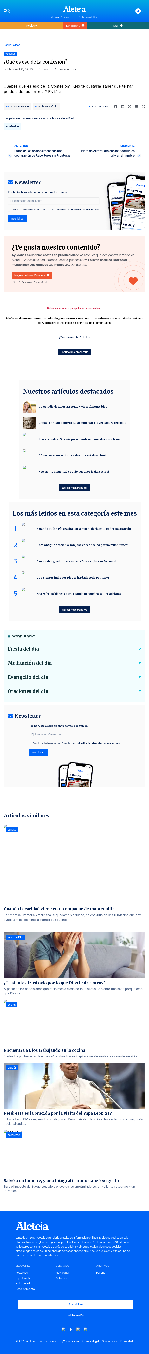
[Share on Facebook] (115, 106)
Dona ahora (73, 25)
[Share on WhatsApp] (143, 106)
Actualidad (22, 1272)
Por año (100, 1272)
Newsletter (62, 1272)
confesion (12, 126)
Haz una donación (48, 1341)
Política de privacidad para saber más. (78, 209)
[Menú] (25, 11)
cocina (12, 1004)
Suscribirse (76, 1304)
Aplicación (62, 1278)
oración (12, 1067)
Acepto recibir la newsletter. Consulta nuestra (55, 209)
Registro (31, 25)
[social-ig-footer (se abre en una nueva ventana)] (85, 1329)
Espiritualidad (12, 45)
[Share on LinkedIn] (122, 106)
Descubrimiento (25, 1289)
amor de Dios (16, 937)
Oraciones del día (28, 691)
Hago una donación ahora (29, 275)
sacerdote (14, 1135)
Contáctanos (109, 1341)
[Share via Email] (136, 106)
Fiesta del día (23, 649)
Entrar (86, 337)
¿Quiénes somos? (72, 1341)
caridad (12, 829)
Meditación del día (30, 663)
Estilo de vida (23, 1283)
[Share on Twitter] (129, 106)
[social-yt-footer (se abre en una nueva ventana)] (63, 1329)
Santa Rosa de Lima (88, 17)
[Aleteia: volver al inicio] (74, 9)
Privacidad (126, 1341)
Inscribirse (17, 218)
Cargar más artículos (74, 487)
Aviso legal (92, 1341)
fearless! (44, 69)
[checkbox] (9, 210)
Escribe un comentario (74, 352)
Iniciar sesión (76, 1315)
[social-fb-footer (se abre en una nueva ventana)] (71, 1329)
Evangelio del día (28, 677)
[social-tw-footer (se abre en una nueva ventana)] (78, 1329)
